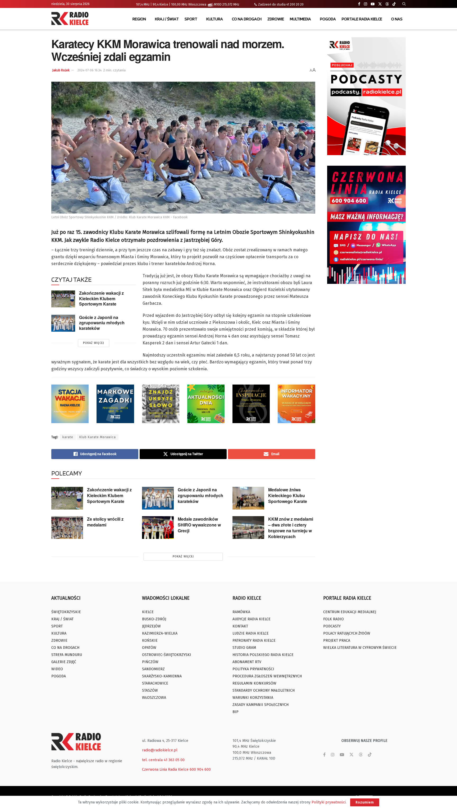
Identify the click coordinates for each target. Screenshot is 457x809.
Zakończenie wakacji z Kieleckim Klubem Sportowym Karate (101, 298)
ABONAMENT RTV (246, 662)
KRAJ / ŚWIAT (167, 18)
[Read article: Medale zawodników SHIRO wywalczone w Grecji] (158, 527)
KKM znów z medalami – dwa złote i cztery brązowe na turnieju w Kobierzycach (290, 527)
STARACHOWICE (155, 683)
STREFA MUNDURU (66, 655)
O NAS (397, 18)
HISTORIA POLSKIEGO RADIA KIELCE (263, 655)
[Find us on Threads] (387, 4)
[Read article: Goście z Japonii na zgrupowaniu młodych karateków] (63, 323)
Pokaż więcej (93, 343)
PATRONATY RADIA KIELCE (254, 640)
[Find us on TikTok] (394, 4)
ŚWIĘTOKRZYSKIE (66, 612)
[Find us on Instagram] (365, 4)
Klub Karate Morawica (97, 437)
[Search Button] (404, 4)
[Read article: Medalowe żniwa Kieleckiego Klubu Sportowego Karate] (248, 498)
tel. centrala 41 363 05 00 (163, 760)
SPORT (191, 18)
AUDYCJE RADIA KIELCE (251, 619)
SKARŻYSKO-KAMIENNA (162, 676)
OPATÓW (149, 647)
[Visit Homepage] (71, 19)
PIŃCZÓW (150, 662)
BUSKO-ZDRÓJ (154, 619)
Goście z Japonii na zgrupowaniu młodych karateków (102, 322)
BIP (235, 712)
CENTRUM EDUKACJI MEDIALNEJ (349, 612)
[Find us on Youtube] (372, 4)
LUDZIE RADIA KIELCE (250, 633)
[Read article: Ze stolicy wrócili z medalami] (67, 527)
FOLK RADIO (333, 619)
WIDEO (57, 669)
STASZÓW (150, 690)
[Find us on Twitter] (380, 4)
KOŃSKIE (150, 640)
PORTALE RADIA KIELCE (362, 18)
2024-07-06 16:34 (89, 70)
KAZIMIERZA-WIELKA (159, 633)
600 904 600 (200, 769)
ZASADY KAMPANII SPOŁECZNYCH (260, 704)
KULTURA (214, 18)
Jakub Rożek (61, 70)
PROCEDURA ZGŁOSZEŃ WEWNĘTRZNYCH (267, 676)
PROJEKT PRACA (336, 640)
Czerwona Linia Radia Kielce (165, 769)
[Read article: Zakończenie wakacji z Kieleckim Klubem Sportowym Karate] (63, 298)
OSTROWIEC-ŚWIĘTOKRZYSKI (166, 655)
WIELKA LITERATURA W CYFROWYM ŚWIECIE (360, 647)
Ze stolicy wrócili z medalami (105, 522)
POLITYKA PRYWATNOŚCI (253, 669)
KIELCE (148, 612)
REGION (139, 18)
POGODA (328, 18)
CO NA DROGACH (247, 18)
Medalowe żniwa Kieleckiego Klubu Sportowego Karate (287, 495)
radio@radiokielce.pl (159, 750)
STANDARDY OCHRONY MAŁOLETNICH (263, 690)
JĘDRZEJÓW (151, 626)
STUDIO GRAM (244, 647)
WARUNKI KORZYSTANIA (252, 697)
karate (67, 437)
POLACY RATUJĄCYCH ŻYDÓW (346, 633)
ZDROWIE (275, 18)
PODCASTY (332, 626)
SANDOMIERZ (153, 669)
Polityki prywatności (329, 802)
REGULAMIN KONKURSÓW (254, 683)
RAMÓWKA (241, 612)
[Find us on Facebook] (359, 4)
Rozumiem (364, 802)
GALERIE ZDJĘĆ (63, 662)
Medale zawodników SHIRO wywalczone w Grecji (199, 525)
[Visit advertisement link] (366, 96)
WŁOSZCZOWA (154, 697)
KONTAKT (240, 626)
